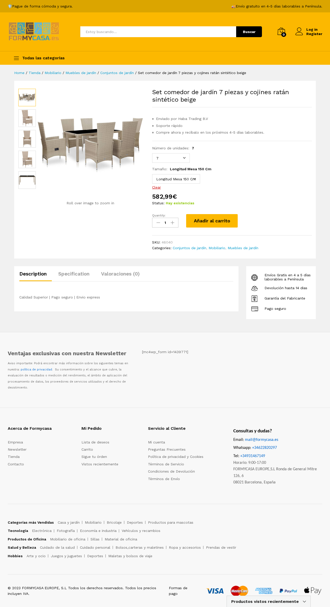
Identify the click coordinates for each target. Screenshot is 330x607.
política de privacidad (36, 369)
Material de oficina (121, 539)
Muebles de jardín (243, 248)
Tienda (14, 457)
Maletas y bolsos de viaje (130, 556)
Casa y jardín (69, 522)
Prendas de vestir (221, 547)
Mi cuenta (156, 442)
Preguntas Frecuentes (167, 449)
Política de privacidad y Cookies (175, 457)
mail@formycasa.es (261, 440)
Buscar (249, 32)
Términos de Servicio (166, 464)
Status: (158, 203)
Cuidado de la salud (57, 547)
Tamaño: (181, 169)
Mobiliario (217, 248)
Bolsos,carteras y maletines (140, 547)
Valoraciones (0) (120, 273)
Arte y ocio (36, 556)
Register (314, 34)
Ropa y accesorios (185, 547)
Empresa (15, 442)
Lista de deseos (95, 442)
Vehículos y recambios (141, 531)
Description (33, 273)
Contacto (16, 464)
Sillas (95, 539)
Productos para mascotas (170, 522)
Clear (156, 187)
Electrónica (42, 531)
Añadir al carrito (212, 220)
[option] (27, 97)
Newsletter (17, 449)
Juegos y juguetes (66, 556)
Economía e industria (98, 531)
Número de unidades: (173, 148)
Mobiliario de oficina (67, 539)
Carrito (87, 449)
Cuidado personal (95, 547)
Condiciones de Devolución (171, 471)
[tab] (35, 276)
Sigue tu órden (94, 457)
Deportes (135, 522)
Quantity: (159, 215)
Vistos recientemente (99, 464)
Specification (73, 273)
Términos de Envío (164, 479)
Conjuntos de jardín (189, 248)
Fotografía (66, 531)
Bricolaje (114, 522)
